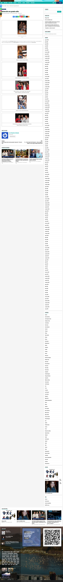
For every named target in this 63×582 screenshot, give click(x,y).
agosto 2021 (46, 162)
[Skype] (25, 16)
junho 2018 (46, 239)
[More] (28, 16)
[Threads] (27, 16)
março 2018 (46, 245)
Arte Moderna (4, 9)
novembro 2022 (47, 131)
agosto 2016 (46, 284)
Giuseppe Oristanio (47, 375)
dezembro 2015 (47, 300)
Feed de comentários (48, 503)
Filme (10, 556)
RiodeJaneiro (11, 562)
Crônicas (46, 351)
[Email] (23, 16)
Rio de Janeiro (6, 562)
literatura (3, 559)
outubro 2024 (47, 84)
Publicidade (32, 2)
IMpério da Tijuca (47, 379)
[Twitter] (15, 16)
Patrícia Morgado (47, 418)
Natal (6, 561)
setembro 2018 (47, 233)
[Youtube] (22, 16)
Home (1, 2)
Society (46, 447)
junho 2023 (46, 117)
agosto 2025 (47, 64)
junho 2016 (46, 288)
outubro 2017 (47, 255)
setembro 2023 (47, 111)
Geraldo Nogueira (47, 373)
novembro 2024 (47, 82)
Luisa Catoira (47, 394)
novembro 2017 (47, 253)
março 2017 (46, 270)
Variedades (11, 156)
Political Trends (47, 424)
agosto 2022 (47, 137)
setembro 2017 (47, 257)
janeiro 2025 (47, 78)
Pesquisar (46, 9)
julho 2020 (46, 188)
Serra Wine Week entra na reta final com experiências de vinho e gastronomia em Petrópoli (22, 160)
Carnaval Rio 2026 (10, 553)
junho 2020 (46, 190)
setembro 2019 (47, 209)
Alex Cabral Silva (47, 316)
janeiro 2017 (46, 274)
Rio (2, 562)
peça (45, 420)
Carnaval (15, 2)
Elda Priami (46, 361)
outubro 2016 (47, 280)
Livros (46, 388)
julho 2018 (46, 237)
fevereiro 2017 (47, 272)
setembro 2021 (47, 160)
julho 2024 (46, 90)
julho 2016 (46, 286)
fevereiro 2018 (47, 247)
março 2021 (46, 172)
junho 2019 (46, 215)
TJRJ (13, 564)
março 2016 (46, 294)
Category (46, 331)
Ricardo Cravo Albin (48, 430)
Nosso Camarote (47, 410)
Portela (46, 426)
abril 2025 (46, 72)
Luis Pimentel (47, 392)
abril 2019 (46, 219)
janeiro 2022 (47, 151)
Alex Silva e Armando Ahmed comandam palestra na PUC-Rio (35, 159)
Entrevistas (46, 365)
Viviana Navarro (47, 463)
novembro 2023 (47, 107)
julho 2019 (46, 213)
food (2, 558)
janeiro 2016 (47, 298)
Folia (17, 556)
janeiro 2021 (46, 176)
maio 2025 (46, 70)
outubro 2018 (47, 231)
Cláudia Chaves (47, 343)
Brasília (14, 551)
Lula (11, 559)
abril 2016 (46, 292)
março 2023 (46, 123)
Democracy (46, 355)
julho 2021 (46, 164)
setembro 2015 (47, 306)
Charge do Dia (47, 17)
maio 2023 (46, 119)
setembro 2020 (47, 184)
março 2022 (46, 147)
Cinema (46, 337)
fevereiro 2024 (47, 101)
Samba (46, 437)
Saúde (46, 443)
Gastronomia (47, 369)
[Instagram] (20, 16)
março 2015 (46, 308)
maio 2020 (46, 192)
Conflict (46, 349)
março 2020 (46, 196)
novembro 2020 (47, 180)
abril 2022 (46, 145)
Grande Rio (46, 377)
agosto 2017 (46, 259)
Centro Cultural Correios (5, 555)
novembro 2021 (47, 156)
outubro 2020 (47, 182)
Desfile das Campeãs (48, 357)
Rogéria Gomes (47, 432)
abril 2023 (46, 121)
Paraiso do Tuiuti (47, 416)
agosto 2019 (46, 211)
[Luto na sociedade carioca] (51, 486)
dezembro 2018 (47, 227)
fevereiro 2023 (47, 125)
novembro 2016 (47, 278)
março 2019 (46, 221)
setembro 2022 (47, 135)
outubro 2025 (47, 60)
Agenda (46, 314)
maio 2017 (46, 266)
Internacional (47, 382)
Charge (46, 333)
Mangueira (46, 396)
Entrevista (27, 2)
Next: (33, 142)
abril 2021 (46, 170)
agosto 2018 (46, 235)
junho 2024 (46, 92)
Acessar (46, 499)
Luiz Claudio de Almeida (5, 13)
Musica (46, 404)
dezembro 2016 (47, 276)
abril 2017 (46, 268)
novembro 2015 (47, 302)
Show (45, 445)
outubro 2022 (47, 133)
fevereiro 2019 (47, 223)
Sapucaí (46, 441)
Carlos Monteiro (47, 326)
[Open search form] (55, 3)
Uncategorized (47, 451)
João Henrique (47, 384)
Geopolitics (46, 371)
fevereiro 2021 (47, 174)
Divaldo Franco (47, 359)
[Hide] (0, 17)
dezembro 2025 (47, 56)
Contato (23, 2)
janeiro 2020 (47, 200)
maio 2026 (46, 45)
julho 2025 (46, 66)
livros (9, 559)
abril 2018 (46, 243)
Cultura (8, 156)
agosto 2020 (47, 186)
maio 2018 (46, 241)
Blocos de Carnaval (7, 551)
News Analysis (47, 408)
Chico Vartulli (47, 335)
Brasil (11, 551)
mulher (3, 561)
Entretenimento (47, 363)
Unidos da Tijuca (47, 453)
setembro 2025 (47, 62)
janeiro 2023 (47, 127)
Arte (2, 551)
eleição (17, 555)
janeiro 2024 (47, 103)
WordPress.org (47, 505)
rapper (18, 561)
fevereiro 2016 (47, 296)
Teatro (46, 449)
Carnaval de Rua (4, 553)
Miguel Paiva (46, 398)
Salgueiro (46, 434)
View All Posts (12, 136)
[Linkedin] (17, 16)
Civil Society (46, 341)
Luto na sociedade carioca (48, 19)
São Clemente (47, 439)
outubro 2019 (47, 206)
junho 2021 (46, 166)
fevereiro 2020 (47, 198)
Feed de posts (47, 501)
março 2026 (46, 50)
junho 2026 (46, 43)
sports (6, 564)
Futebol (5, 558)
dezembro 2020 (47, 178)
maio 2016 (46, 290)
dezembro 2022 (47, 129)
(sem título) (60, 480)
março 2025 (46, 74)
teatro (9, 564)
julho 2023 (46, 115)
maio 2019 (46, 217)
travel (16, 564)
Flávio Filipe (46, 367)
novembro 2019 (47, 204)
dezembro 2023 (47, 105)
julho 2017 (46, 261)
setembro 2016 (47, 282)
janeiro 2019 (47, 225)
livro (45, 386)
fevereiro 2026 (47, 52)
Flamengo (14, 556)
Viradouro (46, 461)
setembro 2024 (47, 86)
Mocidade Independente (48, 400)
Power (46, 428)
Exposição (7, 556)
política (46, 422)
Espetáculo (3, 556)
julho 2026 (46, 41)
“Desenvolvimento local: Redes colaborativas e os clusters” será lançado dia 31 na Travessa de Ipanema (52, 25)
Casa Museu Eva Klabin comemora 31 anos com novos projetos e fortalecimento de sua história (7, 160)
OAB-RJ (9, 561)
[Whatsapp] (18, 16)
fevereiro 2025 (47, 76)
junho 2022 (46, 141)
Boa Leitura (10, 2)
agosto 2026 (47, 39)
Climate (46, 345)
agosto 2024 (47, 88)
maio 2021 (46, 168)
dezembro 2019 (47, 202)
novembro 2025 (47, 58)
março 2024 (46, 98)
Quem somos (5, 2)
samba (15, 562)
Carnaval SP (15, 553)
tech (11, 564)
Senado (3, 564)
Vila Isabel (46, 459)
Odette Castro (47, 412)
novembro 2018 (47, 229)
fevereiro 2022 (47, 149)
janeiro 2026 (47, 54)
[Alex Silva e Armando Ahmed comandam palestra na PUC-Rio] (35, 153)
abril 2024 (46, 96)
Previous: (12, 142)
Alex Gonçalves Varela (48, 318)
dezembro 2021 (47, 154)
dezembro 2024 (47, 80)
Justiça (14, 558)
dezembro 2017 (47, 251)
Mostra (46, 402)
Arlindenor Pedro (47, 320)
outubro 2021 (47, 158)
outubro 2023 (47, 109)
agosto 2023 (47, 113)
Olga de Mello (47, 414)
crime (14, 555)
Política (12, 561)
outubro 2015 (47, 304)
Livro (6, 559)
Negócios (46, 406)
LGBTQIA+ (17, 558)
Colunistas (19, 2)
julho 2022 (46, 139)
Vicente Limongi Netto (48, 457)
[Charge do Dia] (51, 473)
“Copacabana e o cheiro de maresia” (50, 27)
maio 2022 (46, 143)
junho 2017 (46, 264)
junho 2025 (46, 68)
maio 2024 (46, 94)
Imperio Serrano (10, 558)
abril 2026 (46, 48)
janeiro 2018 (46, 249)
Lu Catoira (46, 390)
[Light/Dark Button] (53, 2)
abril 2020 (46, 194)
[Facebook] (13, 16)
